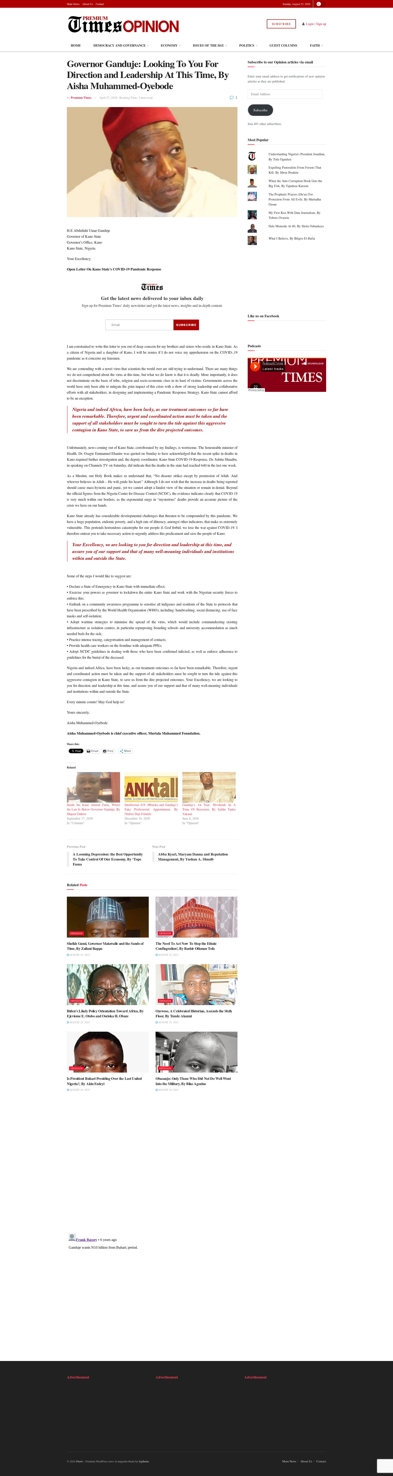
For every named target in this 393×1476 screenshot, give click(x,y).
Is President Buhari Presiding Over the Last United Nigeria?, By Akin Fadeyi (104, 1081)
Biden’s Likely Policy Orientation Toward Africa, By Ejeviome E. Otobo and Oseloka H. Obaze (105, 1013)
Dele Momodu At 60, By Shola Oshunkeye (296, 226)
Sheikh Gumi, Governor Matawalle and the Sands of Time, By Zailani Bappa (105, 946)
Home (76, 45)
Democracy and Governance (119, 45)
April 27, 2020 (108, 97)
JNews (79, 1461)
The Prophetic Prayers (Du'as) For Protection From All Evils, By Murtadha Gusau (295, 199)
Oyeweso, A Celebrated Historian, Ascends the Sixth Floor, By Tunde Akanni (194, 1013)
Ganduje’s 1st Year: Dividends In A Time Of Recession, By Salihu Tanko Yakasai (209, 809)
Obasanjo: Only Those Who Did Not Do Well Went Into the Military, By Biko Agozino (193, 1081)
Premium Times (81, 97)
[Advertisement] (287, 278)
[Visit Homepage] (123, 24)
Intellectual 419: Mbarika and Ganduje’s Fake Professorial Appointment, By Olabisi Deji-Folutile (151, 809)
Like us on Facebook (263, 315)
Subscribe (281, 24)
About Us (87, 4)
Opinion (77, 933)
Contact (100, 4)
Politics (246, 45)
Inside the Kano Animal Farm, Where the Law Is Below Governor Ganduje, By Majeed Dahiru (93, 809)
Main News (73, 4)
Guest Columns (283, 45)
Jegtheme (144, 1461)
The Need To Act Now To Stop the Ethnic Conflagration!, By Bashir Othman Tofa (186, 946)
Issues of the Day (208, 45)
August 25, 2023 (79, 954)
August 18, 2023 (79, 1089)
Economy (169, 45)
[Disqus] (152, 1166)
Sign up (321, 24)
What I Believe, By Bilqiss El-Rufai (292, 238)
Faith (315, 45)
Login (310, 24)
